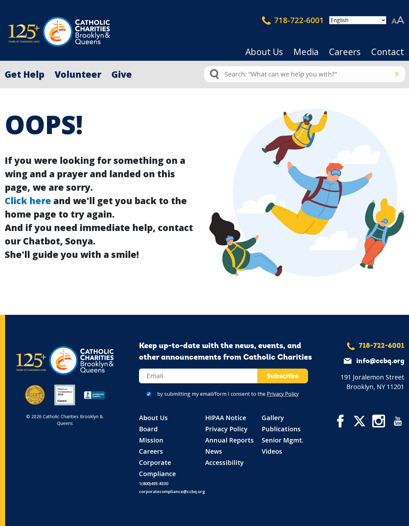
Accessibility (224, 462)
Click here (28, 201)
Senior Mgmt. (283, 440)
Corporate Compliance (157, 468)
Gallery (273, 417)
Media (306, 52)
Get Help (24, 74)
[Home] (48, 32)
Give (122, 74)
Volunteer (78, 74)
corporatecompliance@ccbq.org (172, 491)
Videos (272, 451)
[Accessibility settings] (397, 20)
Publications (281, 429)
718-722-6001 (298, 20)
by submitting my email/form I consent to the (228, 393)
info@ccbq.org (380, 361)
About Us (264, 52)
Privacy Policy (283, 393)
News (213, 451)
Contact (387, 52)
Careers (345, 52)
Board (148, 429)
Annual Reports (229, 440)
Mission (151, 440)
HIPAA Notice (225, 417)
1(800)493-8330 (153, 483)
